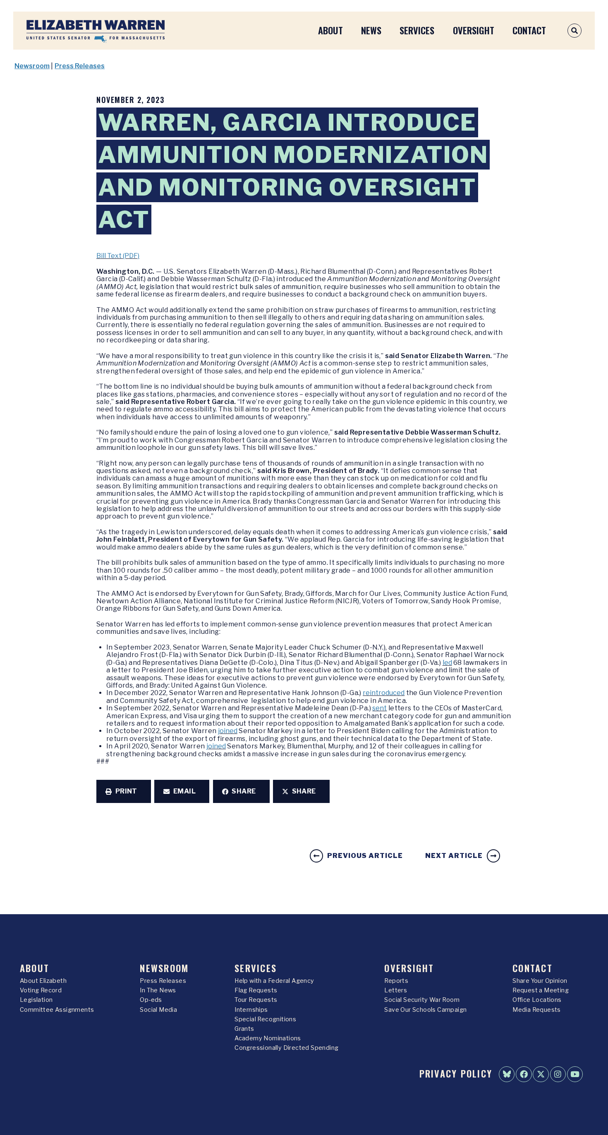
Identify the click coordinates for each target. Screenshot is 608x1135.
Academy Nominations (268, 1038)
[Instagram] (558, 1074)
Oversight (473, 30)
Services (417, 30)
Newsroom (32, 66)
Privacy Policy (455, 1073)
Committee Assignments (57, 1009)
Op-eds (151, 1000)
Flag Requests (256, 990)
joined (227, 731)
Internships (251, 1009)
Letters (395, 990)
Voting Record (41, 990)
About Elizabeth (43, 980)
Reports (396, 980)
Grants (244, 1028)
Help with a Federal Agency (274, 980)
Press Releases (80, 66)
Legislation (36, 1000)
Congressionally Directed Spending (286, 1047)
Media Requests (536, 1009)
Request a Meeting (540, 990)
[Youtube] (575, 1074)
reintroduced (384, 693)
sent (379, 708)
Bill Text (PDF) (117, 256)
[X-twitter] (540, 1074)
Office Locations (536, 1000)
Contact (529, 30)
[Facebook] (523, 1074)
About (330, 30)
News (371, 30)
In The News (158, 990)
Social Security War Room (422, 1000)
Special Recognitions (265, 1019)
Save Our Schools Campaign (425, 1009)
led (447, 663)
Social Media (158, 1009)
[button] (123, 791)
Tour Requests (256, 1000)
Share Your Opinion (539, 980)
